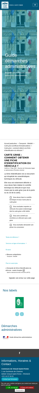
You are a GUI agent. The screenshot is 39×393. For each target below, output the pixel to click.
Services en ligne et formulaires (16, 243)
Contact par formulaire (10, 379)
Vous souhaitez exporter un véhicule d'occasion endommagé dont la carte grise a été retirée (21, 209)
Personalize (20, 390)
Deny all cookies (27, 387)
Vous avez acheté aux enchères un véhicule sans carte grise (20, 218)
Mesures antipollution (14, 254)
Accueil (8, 73)
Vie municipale (19, 73)
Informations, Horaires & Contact (16, 362)
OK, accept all (13, 387)
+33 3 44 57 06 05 (7, 376)
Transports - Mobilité (26, 143)
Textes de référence (12, 237)
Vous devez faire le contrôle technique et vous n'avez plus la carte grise (21, 199)
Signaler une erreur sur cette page (22, 278)
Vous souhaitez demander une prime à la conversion (21, 226)
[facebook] (19, 353)
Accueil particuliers (10, 143)
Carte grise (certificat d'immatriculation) (17, 146)
